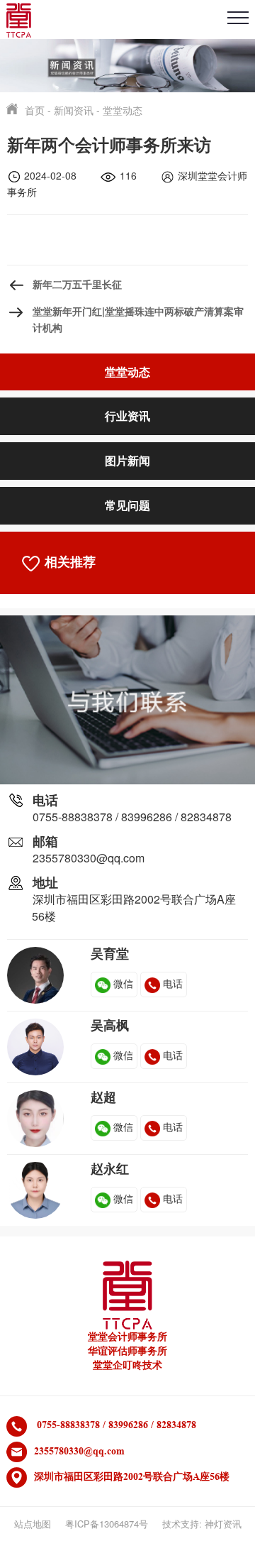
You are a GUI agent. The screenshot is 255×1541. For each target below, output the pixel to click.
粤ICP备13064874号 (106, 1523)
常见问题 (127, 505)
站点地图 (32, 1523)
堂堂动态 (122, 110)
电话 (173, 983)
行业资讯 (127, 415)
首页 (35, 110)
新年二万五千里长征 (77, 284)
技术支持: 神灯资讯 (202, 1523)
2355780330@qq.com (88, 858)
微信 (123, 983)
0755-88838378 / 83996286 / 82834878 (132, 816)
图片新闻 (127, 460)
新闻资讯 (74, 110)
